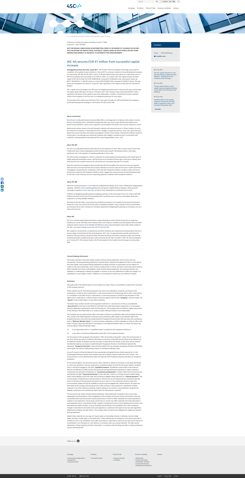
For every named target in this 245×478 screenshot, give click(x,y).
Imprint (160, 476)
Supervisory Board (73, 462)
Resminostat (71, 120)
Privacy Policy (168, 476)
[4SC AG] (74, 6)
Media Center (139, 458)
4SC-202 (69, 149)
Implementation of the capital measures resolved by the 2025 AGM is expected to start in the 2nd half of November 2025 (164, 102)
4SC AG (69, 220)
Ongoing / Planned (119, 458)
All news (158, 109)
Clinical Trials (150, 8)
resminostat (90, 227)
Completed (117, 460)
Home (69, 36)
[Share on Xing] (2, 186)
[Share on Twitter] (2, 179)
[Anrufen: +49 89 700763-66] (172, 53)
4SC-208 (119, 186)
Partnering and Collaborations (76, 458)
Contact (176, 476)
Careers (176, 8)
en (174, 1)
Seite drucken (85, 476)
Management (72, 460)
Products (140, 8)
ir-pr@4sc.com (160, 56)
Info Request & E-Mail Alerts (144, 465)
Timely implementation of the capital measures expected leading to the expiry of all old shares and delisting (165, 89)
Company (131, 8)
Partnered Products (97, 458)
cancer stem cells (88, 190)
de (170, 1)
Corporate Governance (142, 464)
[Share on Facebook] (2, 183)
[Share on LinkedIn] (2, 190)
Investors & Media (164, 8)
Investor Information (142, 460)
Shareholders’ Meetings (142, 462)
